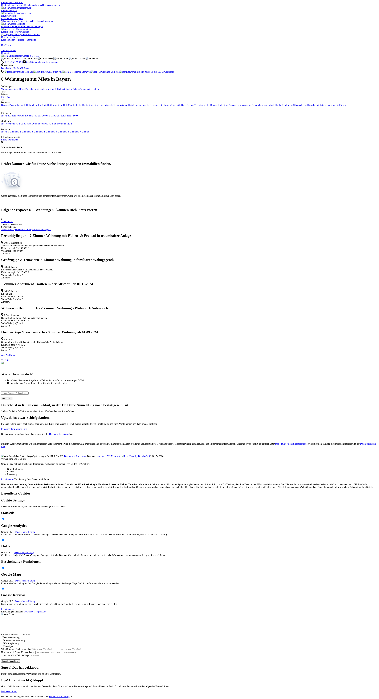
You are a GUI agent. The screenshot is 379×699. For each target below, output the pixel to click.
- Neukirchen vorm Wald (262, 105)
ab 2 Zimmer (23, 131)
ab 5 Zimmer (59, 131)
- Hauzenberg (331, 105)
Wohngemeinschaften (89, 89)
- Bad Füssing (186, 105)
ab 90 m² (50, 123)
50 (8, 221)
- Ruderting (222, 105)
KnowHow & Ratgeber (12, 18)
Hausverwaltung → (51, 5)
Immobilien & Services (12, 2)
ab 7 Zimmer (83, 131)
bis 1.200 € (52, 115)
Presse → (22, 40)
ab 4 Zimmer (47, 131)
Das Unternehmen (9, 37)
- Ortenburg (162, 105)
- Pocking (20, 105)
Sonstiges (8, 646)
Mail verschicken (9, 691)
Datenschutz (70, 456)
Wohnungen (7, 89)
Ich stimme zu (7, 479)
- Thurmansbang (242, 105)
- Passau (12, 105)
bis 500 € (26, 115)
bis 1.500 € (63, 115)
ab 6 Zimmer (71, 131)
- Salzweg (287, 105)
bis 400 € (17, 115)
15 (6, 360)
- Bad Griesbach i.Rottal (313, 105)
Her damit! (6, 398)
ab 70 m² (33, 123)
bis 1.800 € (73, 115)
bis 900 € (43, 115)
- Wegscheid (174, 105)
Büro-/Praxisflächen (28, 89)
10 (3, 221)
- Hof (64, 105)
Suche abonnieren (9, 139)
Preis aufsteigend (43, 229)
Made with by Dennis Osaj (130, 456)
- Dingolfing (86, 105)
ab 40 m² (8, 123)
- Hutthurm (51, 105)
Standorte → (33, 40)
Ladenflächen (72, 89)
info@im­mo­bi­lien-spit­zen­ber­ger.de (291, 443)
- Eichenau (97, 105)
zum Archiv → (8, 355)
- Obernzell (297, 105)
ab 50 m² (17, 123)
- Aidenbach (142, 105)
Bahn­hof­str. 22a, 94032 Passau (15, 68)
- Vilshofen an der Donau (205, 105)
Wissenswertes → (9, 21)
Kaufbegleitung (11, 643)
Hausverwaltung (12, 637)
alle (2, 115)
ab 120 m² (68, 123)
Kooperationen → (9, 40)
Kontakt (5, 53)
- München (343, 105)
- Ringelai (41, 105)
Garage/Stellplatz (58, 89)
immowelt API (103, 456)
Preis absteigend (27, 229)
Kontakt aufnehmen (10, 661)
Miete (4, 97)
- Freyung (152, 105)
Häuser (16, 89)
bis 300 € (8, 115)
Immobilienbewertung (14, 640)
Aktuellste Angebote (10, 229)
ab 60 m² (25, 123)
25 (6, 221)
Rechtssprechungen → (42, 21)
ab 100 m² (59, 123)
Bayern (4, 105)
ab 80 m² (42, 123)
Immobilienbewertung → (30, 5)
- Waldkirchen (130, 105)
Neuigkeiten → (25, 21)
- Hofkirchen (31, 105)
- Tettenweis (118, 105)
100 (11, 221)
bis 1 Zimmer (10, 131)
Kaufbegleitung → (10, 5)
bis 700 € (34, 115)
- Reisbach (107, 105)
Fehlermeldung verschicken (14, 429)
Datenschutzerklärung (59, 434)
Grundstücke (44, 89)
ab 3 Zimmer (35, 131)
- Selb (59, 105)
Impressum (81, 456)
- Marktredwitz (74, 105)
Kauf (9, 97)
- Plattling (278, 105)
